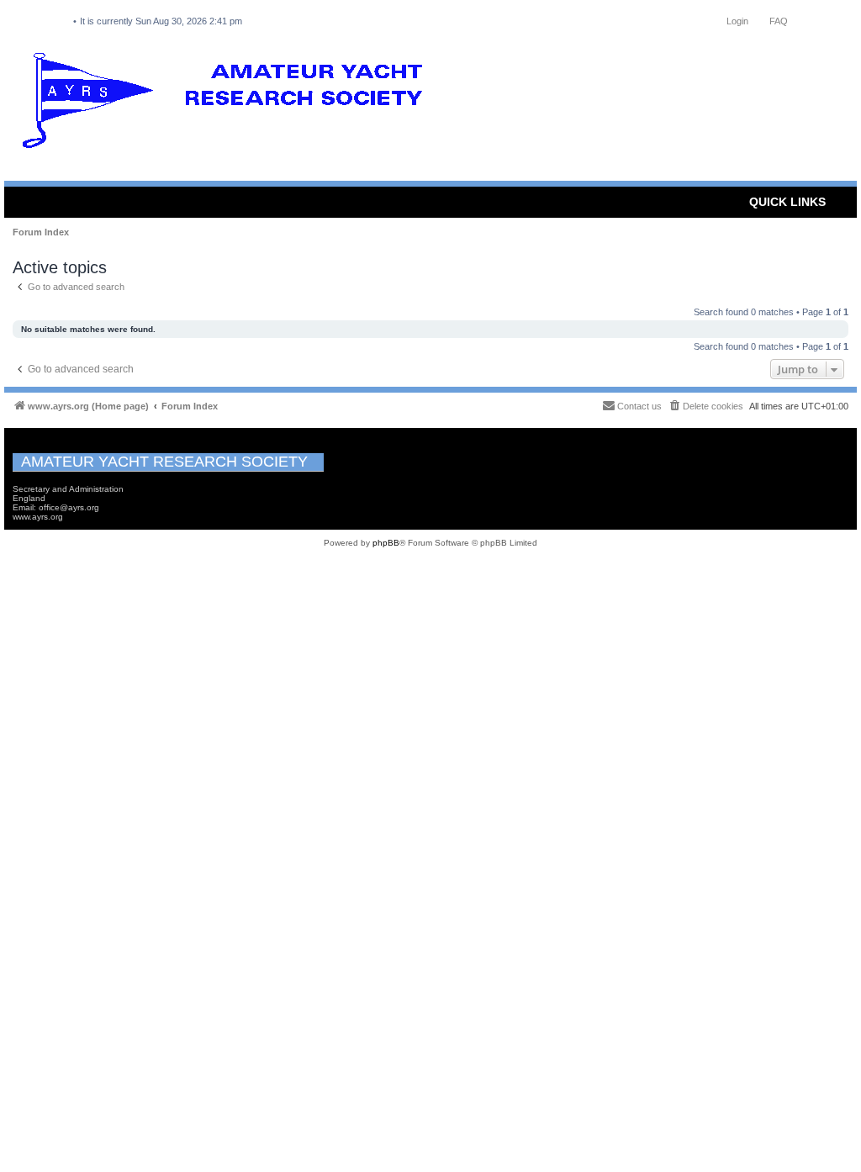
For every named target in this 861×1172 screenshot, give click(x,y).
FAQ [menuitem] (778, 21)
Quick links (787, 202)
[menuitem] (705, 406)
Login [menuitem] (737, 21)
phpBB (385, 542)
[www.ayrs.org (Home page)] (227, 104)
